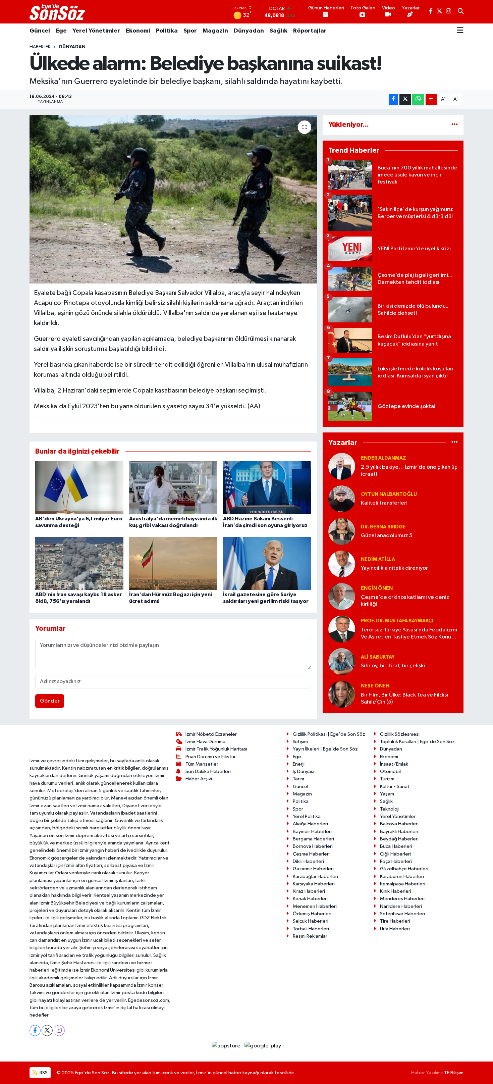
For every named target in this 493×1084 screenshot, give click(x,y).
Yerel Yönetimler (96, 31)
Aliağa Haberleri (310, 823)
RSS (43, 1072)
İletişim (300, 741)
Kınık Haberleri (395, 891)
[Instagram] (59, 1030)
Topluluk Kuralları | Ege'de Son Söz (417, 741)
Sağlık (278, 31)
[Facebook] (35, 1030)
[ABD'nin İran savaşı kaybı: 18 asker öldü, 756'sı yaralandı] (79, 563)
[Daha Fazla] (431, 99)
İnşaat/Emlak (394, 764)
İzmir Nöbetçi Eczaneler (211, 734)
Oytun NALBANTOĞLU (389, 494)
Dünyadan (249, 31)
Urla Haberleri (395, 928)
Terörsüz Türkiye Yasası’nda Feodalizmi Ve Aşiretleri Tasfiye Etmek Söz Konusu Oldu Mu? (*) (409, 634)
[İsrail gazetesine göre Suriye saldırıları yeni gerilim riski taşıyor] (267, 563)
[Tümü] (454, 124)
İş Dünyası (303, 771)
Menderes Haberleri (402, 898)
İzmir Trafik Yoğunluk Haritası (216, 749)
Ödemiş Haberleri (312, 913)
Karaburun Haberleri (402, 876)
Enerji (299, 764)
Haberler (40, 47)
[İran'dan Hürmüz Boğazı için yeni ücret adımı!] (173, 563)
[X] (47, 1030)
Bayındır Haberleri (312, 831)
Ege (61, 31)
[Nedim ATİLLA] (341, 564)
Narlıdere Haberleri (401, 906)
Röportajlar (310, 31)
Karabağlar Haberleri (315, 876)
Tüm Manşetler (201, 764)
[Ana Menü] (460, 30)
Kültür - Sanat (394, 786)
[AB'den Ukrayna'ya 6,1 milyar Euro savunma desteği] (79, 488)
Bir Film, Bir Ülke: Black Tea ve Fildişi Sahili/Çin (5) (404, 698)
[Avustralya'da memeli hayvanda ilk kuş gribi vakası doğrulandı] (173, 488)
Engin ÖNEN (377, 588)
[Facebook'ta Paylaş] (393, 99)
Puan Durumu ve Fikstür (210, 756)
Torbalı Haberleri (311, 928)
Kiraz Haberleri (309, 891)
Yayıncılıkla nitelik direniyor (394, 568)
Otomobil (390, 771)
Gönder (50, 701)
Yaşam (387, 793)
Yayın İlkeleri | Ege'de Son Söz (325, 749)
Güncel (40, 31)
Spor (190, 31)
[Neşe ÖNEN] (341, 694)
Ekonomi (138, 31)
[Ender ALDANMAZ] (341, 466)
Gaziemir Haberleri (313, 868)
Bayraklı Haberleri (399, 831)
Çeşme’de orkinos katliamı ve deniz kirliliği (405, 601)
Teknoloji (389, 809)
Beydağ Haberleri (399, 838)
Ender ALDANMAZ (383, 458)
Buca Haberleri (396, 846)
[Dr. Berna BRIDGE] (341, 531)
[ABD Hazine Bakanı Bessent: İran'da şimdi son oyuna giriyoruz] (267, 488)
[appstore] (227, 1046)
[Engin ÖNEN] (341, 596)
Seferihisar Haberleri (402, 913)
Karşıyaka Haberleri (314, 883)
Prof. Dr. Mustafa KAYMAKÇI (397, 620)
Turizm (387, 778)
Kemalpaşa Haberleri (402, 883)
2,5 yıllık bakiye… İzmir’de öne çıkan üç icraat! (409, 470)
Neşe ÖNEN (375, 685)
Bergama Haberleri (313, 838)
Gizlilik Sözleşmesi (400, 734)
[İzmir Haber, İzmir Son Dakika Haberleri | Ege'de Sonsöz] (58, 11)
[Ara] (460, 11)
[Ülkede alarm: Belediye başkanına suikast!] (173, 199)
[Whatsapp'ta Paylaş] (418, 99)
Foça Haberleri (396, 861)
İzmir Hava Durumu (205, 741)
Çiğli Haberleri (395, 854)
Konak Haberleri (310, 898)
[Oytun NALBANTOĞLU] (341, 499)
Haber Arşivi (198, 778)
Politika (167, 31)
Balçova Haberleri (399, 823)
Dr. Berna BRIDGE (383, 526)
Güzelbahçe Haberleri (404, 868)
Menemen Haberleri (315, 906)
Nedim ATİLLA (378, 559)
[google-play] (263, 1046)
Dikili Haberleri (308, 861)
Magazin (215, 31)
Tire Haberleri (395, 921)
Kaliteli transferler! (384, 503)
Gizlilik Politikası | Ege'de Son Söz (329, 734)
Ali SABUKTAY (378, 657)
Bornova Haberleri (313, 846)
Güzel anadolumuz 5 (387, 535)
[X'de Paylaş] (405, 99)
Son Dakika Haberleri (208, 771)
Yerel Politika (307, 816)
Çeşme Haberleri (311, 854)
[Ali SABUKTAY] (341, 661)
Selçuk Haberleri (310, 921)
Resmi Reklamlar (310, 936)
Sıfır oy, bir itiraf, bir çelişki (393, 666)
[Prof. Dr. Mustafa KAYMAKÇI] (341, 629)
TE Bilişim (453, 1072)
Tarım (298, 778)
